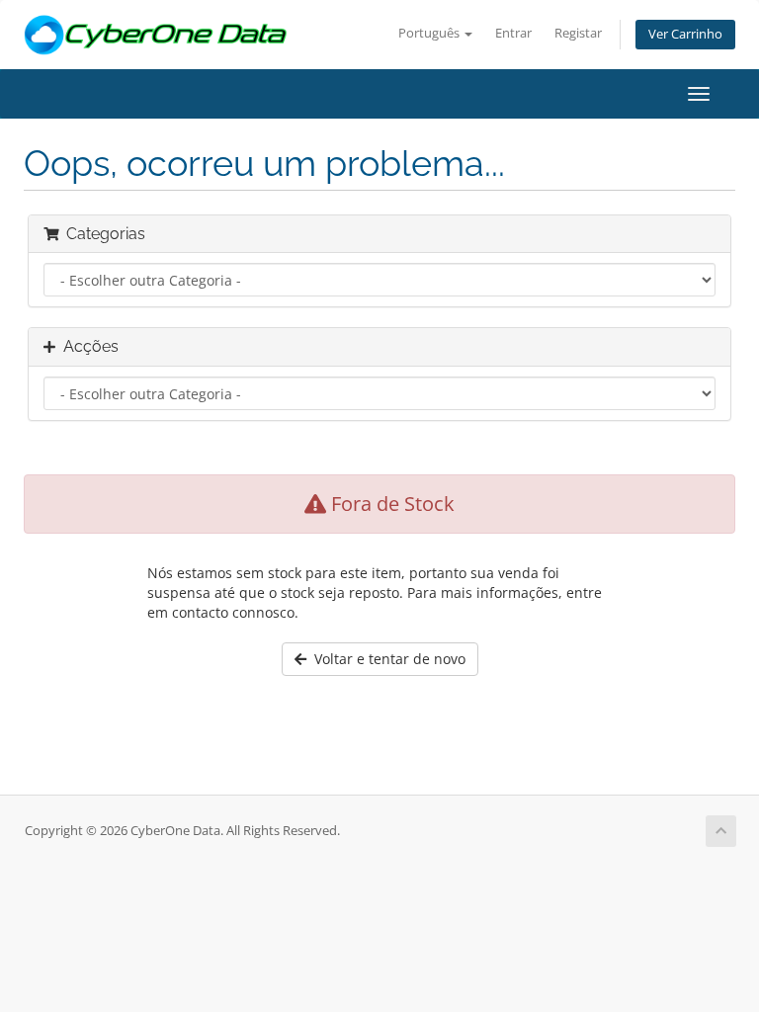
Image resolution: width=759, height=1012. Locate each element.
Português (430, 33)
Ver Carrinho (685, 34)
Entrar (513, 33)
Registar (578, 33)
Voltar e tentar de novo (385, 658)
